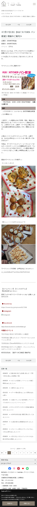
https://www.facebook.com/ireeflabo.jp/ (13, 326)
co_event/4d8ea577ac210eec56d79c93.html (15, 272)
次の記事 (28, 24)
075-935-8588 (9, 480)
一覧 (18, 24)
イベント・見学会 (7, 46)
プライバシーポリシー (21, 497)
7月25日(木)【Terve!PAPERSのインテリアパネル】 (18, 343)
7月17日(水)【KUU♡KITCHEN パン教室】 (15, 334)
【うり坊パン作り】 (7, 163)
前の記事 (8, 24)
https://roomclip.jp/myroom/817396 (14, 307)
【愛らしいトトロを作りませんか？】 (13, 222)
